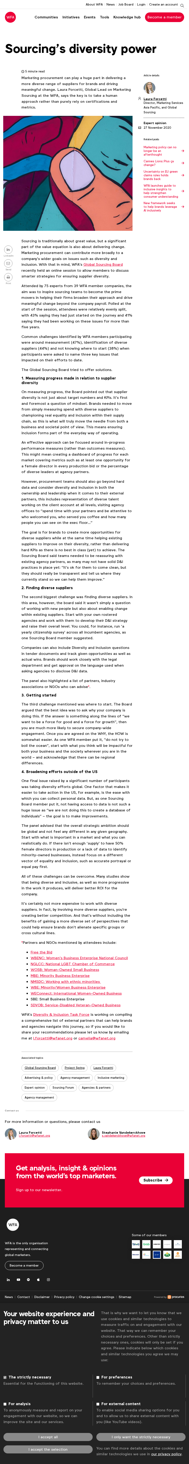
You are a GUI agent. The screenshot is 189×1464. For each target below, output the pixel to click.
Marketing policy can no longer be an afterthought (160, 151)
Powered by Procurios (157, 1297)
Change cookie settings (96, 1297)
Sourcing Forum (63, 1087)
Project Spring (75, 1068)
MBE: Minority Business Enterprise (60, 975)
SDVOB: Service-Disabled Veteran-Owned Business (76, 1005)
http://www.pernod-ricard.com (178, 1244)
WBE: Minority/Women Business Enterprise (68, 987)
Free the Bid (41, 952)
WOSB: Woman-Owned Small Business (65, 969)
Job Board (125, 4)
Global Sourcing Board (103, 264)
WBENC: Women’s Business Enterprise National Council (79, 958)
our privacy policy (166, 1454)
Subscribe (153, 1180)
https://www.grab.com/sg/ (146, 1244)
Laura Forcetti (103, 1068)
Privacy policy (64, 1297)
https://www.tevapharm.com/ (136, 1244)
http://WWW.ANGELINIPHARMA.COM (157, 1255)
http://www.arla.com (167, 1255)
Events (89, 17)
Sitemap (125, 1297)
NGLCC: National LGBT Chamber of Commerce (73, 964)
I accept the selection (48, 1449)
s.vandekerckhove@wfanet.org (123, 1135)
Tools (104, 17)
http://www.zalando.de (157, 1244)
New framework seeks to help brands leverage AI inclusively (160, 206)
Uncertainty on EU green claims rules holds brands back (161, 175)
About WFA (94, 4)
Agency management (75, 1078)
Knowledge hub (127, 17)
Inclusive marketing (111, 1078)
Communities (46, 17)
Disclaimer (42, 1297)
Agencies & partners (96, 1087)
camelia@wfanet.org (96, 1038)
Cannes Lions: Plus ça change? (159, 163)
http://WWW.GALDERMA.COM (167, 1244)
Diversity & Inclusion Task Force (61, 1014)
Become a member (165, 17)
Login (141, 4)
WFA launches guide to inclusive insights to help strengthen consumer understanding (161, 191)
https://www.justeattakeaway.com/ (178, 1255)
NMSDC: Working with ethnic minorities (66, 981)
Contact (23, 1297)
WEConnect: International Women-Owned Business (76, 993)
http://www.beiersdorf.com (136, 1255)
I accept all (48, 1437)
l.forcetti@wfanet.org (52, 1038)
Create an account (163, 4)
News (110, 4)
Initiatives (71, 17)
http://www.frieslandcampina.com (146, 1255)
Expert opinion (35, 1087)
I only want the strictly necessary (141, 1437)
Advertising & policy (39, 1078)
